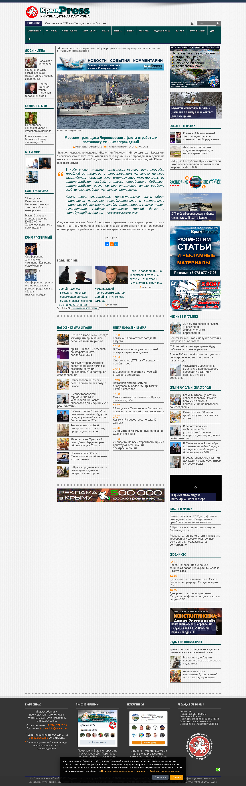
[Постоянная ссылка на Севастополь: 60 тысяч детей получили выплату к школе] (63, 389)
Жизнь (130, 30)
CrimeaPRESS (95, 147)
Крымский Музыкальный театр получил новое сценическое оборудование (201, 136)
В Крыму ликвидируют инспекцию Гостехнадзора (188, 497)
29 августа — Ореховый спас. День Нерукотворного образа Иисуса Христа (88, 442)
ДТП (212, 30)
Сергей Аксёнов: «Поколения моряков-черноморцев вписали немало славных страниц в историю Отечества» (75, 296)
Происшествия (197, 30)
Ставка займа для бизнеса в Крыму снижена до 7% (136, 399)
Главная (64, 48)
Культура (143, 30)
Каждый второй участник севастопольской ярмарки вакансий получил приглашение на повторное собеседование (81, 369)
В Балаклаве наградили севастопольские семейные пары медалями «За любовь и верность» (39, 68)
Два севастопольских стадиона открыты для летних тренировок (198, 150)
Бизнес (118, 30)
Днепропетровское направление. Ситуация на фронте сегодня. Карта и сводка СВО (195, 596)
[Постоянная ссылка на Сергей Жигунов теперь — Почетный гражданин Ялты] (31, 93)
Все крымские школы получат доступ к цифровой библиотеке (195, 339)
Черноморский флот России (84, 308)
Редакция (185, 711)
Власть (105, 30)
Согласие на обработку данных (199, 723)
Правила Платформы (193, 713)
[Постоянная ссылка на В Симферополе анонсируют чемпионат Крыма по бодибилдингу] (31, 254)
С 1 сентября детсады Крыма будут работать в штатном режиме (193, 348)
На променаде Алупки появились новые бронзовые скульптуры (202, 660)
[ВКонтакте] (107, 244)
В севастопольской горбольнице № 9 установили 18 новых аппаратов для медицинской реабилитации (82, 400)
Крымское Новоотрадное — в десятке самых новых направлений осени (194, 651)
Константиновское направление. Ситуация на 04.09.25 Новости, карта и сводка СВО (192, 628)
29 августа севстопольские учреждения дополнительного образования (201, 328)
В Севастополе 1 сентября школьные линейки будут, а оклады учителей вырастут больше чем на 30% (89, 416)
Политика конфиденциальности (199, 718)
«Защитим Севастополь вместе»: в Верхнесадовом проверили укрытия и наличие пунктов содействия (194, 371)
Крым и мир (34, 30)
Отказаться (160, 777)
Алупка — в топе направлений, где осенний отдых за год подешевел (200, 674)
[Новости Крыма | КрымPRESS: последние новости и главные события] (57, 17)
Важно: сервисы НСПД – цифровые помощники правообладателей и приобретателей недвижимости (193, 519)
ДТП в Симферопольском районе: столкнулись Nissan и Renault (192, 215)
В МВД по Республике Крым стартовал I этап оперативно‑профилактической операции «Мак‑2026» (195, 164)
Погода (180, 30)
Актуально (51, 30)
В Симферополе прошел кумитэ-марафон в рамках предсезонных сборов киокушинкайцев (39, 282)
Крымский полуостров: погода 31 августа (134, 339)
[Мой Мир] (116, 244)
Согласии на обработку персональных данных (159, 771)
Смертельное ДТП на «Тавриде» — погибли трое (75, 23)
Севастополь (90, 30)
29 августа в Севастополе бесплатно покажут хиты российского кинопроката (138, 410)
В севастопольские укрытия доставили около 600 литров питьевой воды (202, 460)
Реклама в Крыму (190, 716)
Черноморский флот (96, 48)
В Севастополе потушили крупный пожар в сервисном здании (135, 351)
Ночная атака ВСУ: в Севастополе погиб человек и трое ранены (89, 456)
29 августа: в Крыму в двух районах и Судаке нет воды (138, 432)
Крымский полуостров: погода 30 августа (134, 421)
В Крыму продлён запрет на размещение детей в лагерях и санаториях (89, 470)
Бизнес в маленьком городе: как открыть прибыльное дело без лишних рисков (89, 338)
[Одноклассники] (112, 244)
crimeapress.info (38, 737)
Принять (177, 777)
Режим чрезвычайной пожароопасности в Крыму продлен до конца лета (88, 428)
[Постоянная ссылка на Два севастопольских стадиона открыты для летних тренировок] (175, 156)
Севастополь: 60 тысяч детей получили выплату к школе (88, 383)
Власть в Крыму (77, 48)
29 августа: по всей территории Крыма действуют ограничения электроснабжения (138, 445)
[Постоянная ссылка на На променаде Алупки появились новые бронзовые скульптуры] (175, 666)
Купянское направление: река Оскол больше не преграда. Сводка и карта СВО (194, 582)
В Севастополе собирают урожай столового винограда (135, 373)
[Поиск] (218, 23)
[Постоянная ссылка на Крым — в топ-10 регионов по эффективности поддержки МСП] (63, 358)
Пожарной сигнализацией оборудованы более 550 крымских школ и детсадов (135, 386)
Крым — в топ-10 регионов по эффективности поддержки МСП (88, 352)
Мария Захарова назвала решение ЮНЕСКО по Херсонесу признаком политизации (38, 221)
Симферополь (69, 30)
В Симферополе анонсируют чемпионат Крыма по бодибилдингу (38, 255)
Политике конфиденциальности (117, 771)
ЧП (29, 39)
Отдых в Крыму (162, 30)
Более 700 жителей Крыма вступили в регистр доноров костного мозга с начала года (195, 357)
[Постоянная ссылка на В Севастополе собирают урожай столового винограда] (31, 122)
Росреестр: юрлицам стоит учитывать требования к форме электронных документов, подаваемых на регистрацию (195, 540)
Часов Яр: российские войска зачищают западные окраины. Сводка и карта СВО (194, 568)
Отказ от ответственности (195, 721)
